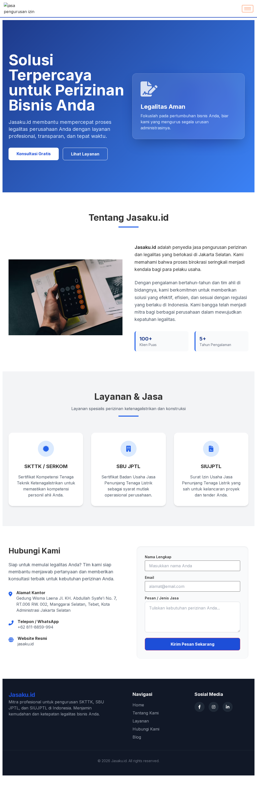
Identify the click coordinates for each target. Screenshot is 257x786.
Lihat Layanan (85, 153)
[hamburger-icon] (247, 8)
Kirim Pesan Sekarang (192, 644)
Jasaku (22, 694)
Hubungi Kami (146, 729)
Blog (137, 737)
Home (138, 704)
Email (149, 577)
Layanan (141, 720)
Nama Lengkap (158, 557)
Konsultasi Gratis (34, 153)
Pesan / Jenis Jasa (162, 598)
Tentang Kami (146, 712)
